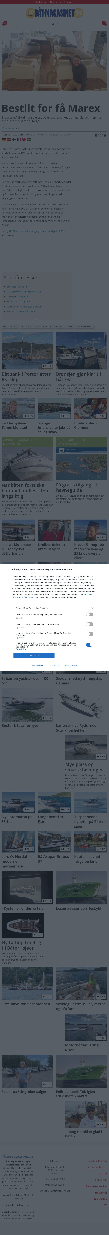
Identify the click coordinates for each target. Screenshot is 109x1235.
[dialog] (54, 617)
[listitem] (54, 608)
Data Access (54, 665)
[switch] (89, 614)
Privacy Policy (70, 665)
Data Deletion (38, 665)
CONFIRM (34, 655)
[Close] (103, 569)
